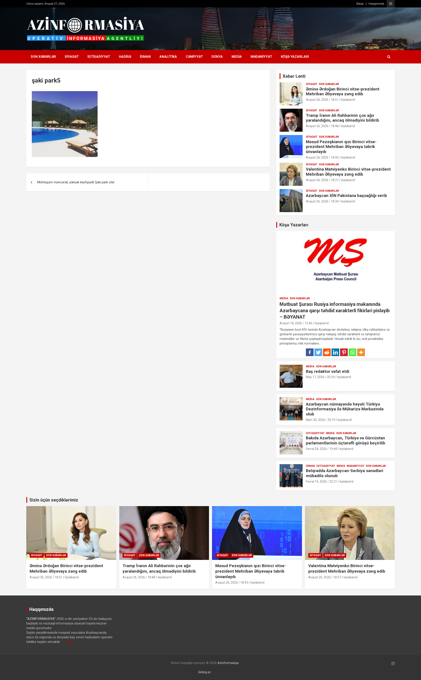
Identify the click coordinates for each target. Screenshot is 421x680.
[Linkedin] (335, 352)
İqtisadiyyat (98, 57)
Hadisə (125, 57)
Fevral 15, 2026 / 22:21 (321, 481)
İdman (145, 57)
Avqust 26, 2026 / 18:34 (322, 201)
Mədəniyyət (261, 57)
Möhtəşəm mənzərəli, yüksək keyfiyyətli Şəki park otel (75, 182)
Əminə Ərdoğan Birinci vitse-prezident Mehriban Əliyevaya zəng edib (342, 92)
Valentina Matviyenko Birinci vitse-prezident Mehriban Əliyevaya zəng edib (348, 172)
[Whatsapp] (352, 352)
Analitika (168, 57)
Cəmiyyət (194, 57)
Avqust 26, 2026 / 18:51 (322, 99)
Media (237, 57)
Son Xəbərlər (43, 57)
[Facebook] (310, 352)
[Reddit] (327, 352)
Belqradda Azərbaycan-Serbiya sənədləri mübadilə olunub (344, 473)
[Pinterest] (344, 352)
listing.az (204, 672)
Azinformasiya (228, 663)
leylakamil (348, 99)
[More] (361, 352)
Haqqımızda (376, 3)
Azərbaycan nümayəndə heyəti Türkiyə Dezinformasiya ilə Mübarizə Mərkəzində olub (345, 409)
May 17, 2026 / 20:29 (320, 377)
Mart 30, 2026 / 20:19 (320, 420)
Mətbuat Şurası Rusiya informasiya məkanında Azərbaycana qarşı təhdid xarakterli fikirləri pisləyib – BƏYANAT (335, 310)
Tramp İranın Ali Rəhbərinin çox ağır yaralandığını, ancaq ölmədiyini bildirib (342, 118)
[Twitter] (318, 352)
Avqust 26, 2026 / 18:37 (322, 180)
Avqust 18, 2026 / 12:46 (296, 323)
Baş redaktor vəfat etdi (327, 371)
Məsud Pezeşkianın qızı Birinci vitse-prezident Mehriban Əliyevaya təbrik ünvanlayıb (341, 146)
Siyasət (72, 57)
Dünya (217, 57)
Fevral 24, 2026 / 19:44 (321, 449)
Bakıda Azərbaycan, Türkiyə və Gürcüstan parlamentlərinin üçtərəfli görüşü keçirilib (345, 440)
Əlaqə (360, 3)
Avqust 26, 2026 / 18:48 (322, 126)
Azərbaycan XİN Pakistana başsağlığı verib (346, 195)
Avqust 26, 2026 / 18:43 (322, 157)
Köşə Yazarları (295, 57)
